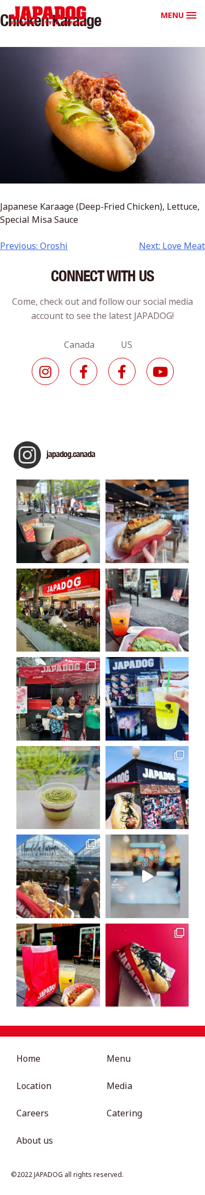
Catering (124, 1113)
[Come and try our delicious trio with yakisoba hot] (58, 965)
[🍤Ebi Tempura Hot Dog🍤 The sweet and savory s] (147, 521)
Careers (32, 1113)
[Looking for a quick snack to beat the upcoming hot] (147, 610)
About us (34, 1140)
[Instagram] (45, 371)
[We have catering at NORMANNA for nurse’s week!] (58, 699)
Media (119, 1086)
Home (28, 1058)
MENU (172, 15)
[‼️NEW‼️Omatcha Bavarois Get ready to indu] (58, 788)
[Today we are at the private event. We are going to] (58, 876)
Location (33, 1086)
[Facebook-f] (83, 371)
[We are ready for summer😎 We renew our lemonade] (147, 699)
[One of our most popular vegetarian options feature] (58, 521)
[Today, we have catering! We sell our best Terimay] (147, 965)
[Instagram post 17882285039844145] (147, 876)
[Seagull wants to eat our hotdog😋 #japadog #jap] (147, 788)
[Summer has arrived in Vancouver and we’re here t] (58, 610)
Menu (119, 1058)
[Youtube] (160, 371)
